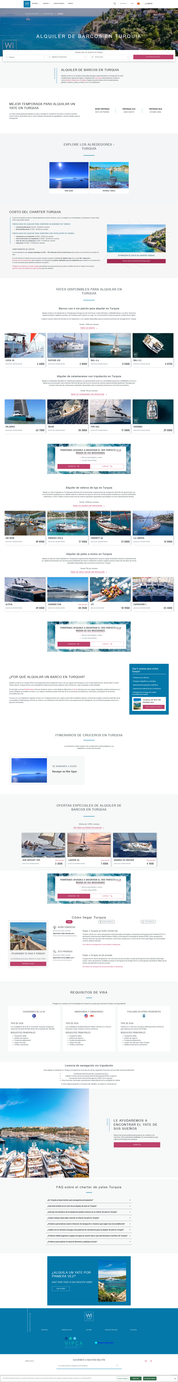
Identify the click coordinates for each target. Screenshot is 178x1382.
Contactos (72, 466)
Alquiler (45, 3)
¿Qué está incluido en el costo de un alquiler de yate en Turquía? (72, 1206)
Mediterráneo (29, 689)
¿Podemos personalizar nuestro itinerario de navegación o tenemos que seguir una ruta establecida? (86, 1224)
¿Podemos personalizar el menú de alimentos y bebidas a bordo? (72, 1242)
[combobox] (68, 57)
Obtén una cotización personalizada (136, 261)
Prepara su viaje (28, 964)
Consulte (150, 3)
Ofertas (70, 3)
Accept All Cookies (149, 1378)
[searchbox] (70, 57)
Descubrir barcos (153, 57)
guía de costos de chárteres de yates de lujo (26, 268)
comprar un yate (67, 1330)
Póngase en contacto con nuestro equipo (25, 266)
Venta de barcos (59, 3)
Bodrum (69, 80)
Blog (132, 3)
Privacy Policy (29, 1361)
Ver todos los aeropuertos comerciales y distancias (101, 944)
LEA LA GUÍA (61, 1288)
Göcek (75, 689)
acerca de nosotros (111, 1330)
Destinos (35, 3)
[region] (89, 1378)
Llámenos (105, 466)
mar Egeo (97, 78)
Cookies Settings (122, 1378)
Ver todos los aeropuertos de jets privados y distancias (103, 967)
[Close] (175, 1379)
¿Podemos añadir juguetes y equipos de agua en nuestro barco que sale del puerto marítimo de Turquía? (87, 1236)
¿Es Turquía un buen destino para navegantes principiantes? (70, 1200)
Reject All (136, 1378)
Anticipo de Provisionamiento (21, 260)
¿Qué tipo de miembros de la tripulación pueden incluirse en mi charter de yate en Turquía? (82, 1212)
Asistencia (123, 3)
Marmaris (75, 80)
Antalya (83, 80)
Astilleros (133, 1330)
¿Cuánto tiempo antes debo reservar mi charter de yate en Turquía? (73, 1218)
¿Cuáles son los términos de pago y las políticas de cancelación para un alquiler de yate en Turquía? (85, 1230)
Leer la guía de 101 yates (154, 707)
